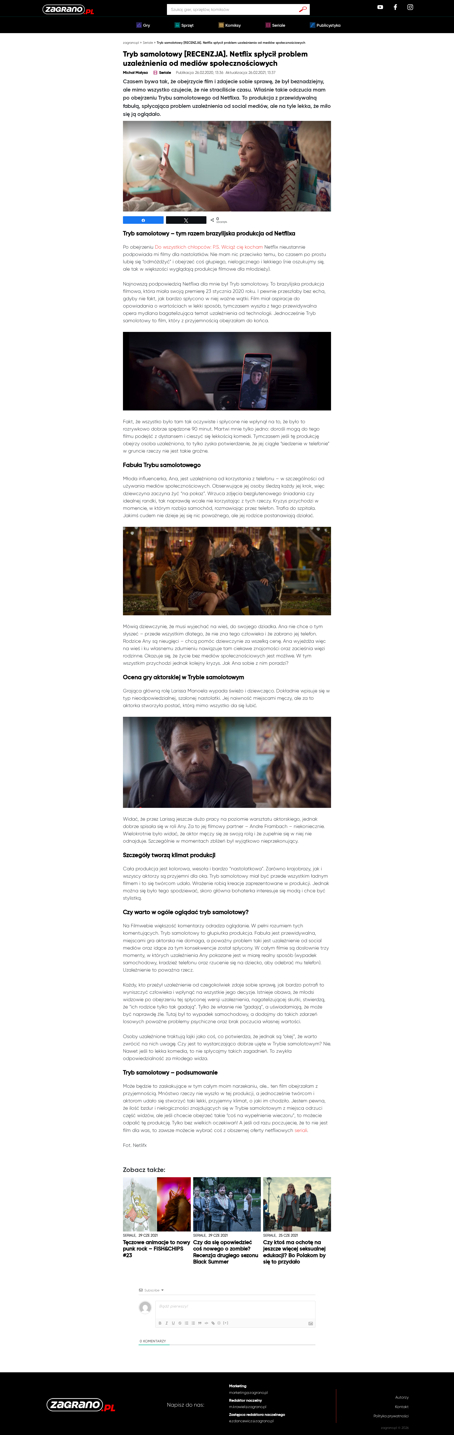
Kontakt (402, 1406)
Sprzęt (187, 25)
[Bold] (160, 1323)
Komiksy (233, 25)
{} (219, 1323)
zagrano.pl (131, 42)
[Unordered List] (193, 1323)
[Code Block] (206, 1323)
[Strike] (180, 1323)
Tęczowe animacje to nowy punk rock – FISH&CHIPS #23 (156, 1249)
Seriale (278, 25)
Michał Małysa (135, 73)
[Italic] (166, 1323)
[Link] (213, 1323)
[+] (225, 1323)
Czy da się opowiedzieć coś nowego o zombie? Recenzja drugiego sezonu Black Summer (225, 1252)
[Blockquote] (199, 1323)
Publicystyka (328, 25)
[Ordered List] (186, 1323)
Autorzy (402, 1397)
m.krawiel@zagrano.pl (247, 1406)
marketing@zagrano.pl (248, 1392)
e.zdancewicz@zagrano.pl (251, 1421)
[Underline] (173, 1323)
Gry (146, 25)
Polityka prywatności (391, 1416)
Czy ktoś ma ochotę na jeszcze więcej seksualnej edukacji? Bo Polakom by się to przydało (294, 1252)
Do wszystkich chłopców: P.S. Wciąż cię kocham (209, 247)
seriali (301, 1130)
